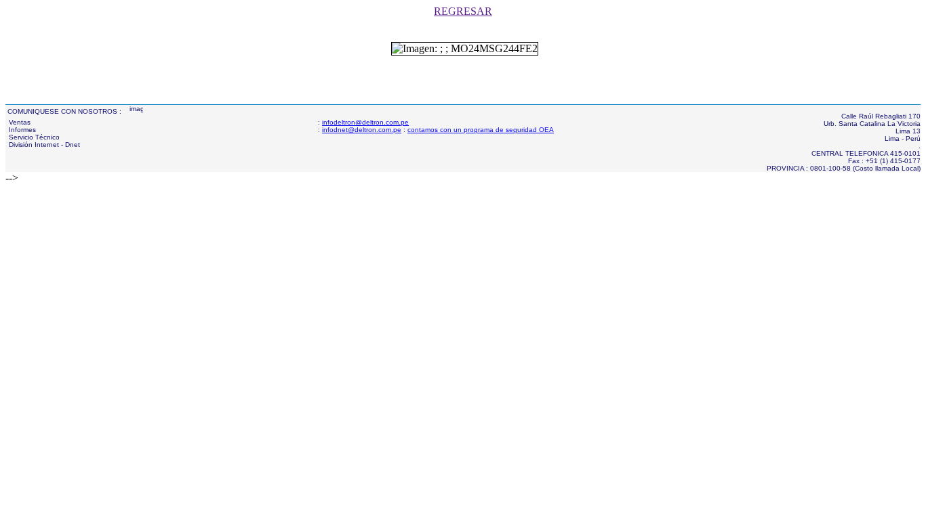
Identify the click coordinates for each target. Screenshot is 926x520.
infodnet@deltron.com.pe (361, 129)
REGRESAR (463, 11)
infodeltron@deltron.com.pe (365, 122)
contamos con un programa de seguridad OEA (480, 129)
